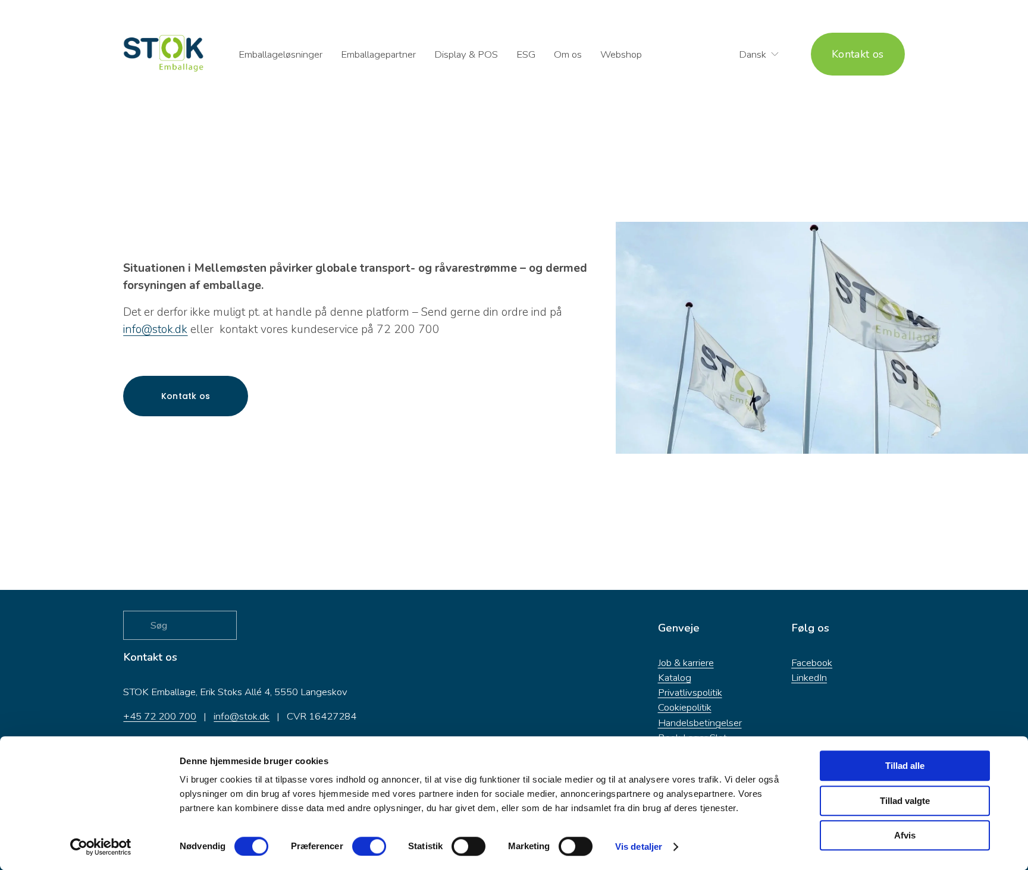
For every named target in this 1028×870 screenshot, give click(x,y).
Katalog (674, 677)
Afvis (905, 835)
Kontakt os (858, 54)
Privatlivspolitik (690, 692)
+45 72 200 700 (159, 716)
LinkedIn (809, 677)
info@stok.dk (241, 716)
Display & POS (466, 54)
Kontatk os (186, 396)
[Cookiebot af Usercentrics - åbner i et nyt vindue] (101, 847)
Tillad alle (904, 766)
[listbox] (751, 54)
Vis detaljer (638, 846)
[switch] (369, 846)
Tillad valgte (905, 801)
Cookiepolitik (685, 707)
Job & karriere (686, 663)
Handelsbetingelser (700, 723)
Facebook (811, 663)
